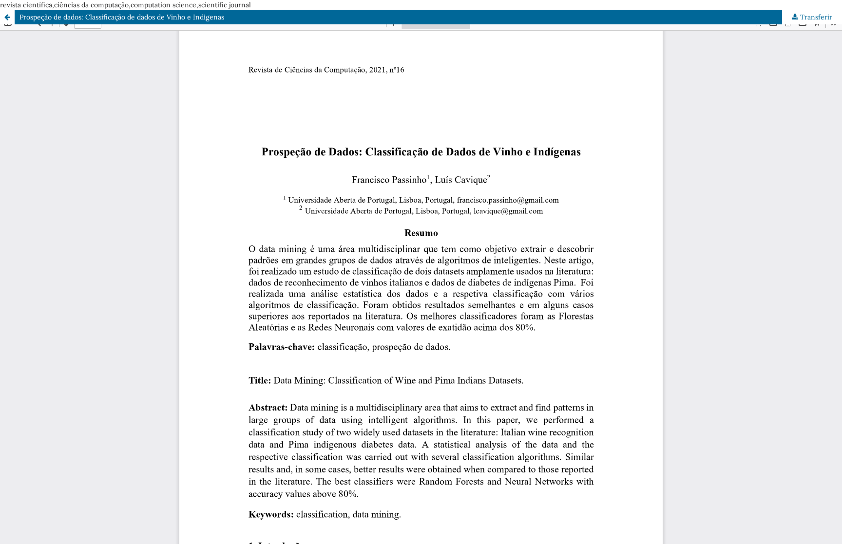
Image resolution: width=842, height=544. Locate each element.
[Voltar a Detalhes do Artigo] (7, 17)
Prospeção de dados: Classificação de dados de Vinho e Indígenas (121, 17)
